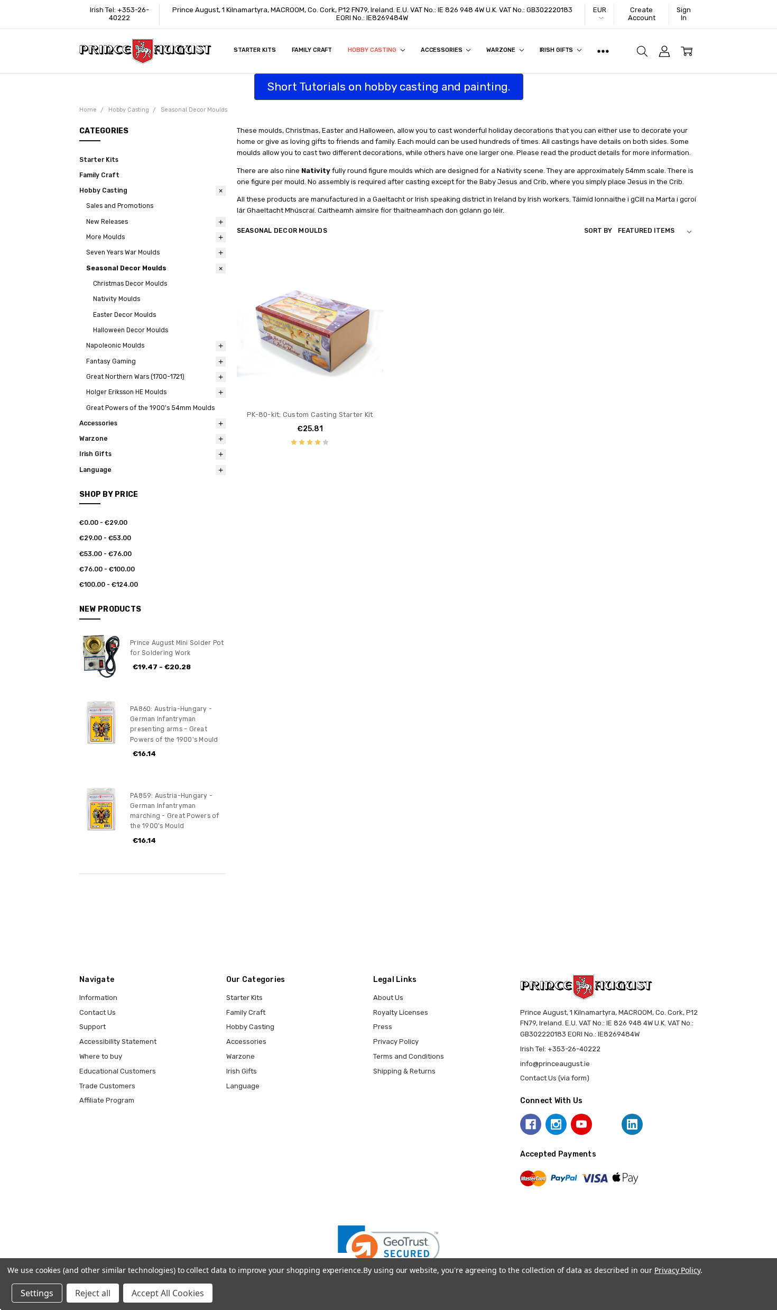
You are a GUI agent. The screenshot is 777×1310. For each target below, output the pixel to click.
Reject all (92, 1293)
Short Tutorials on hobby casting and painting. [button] (388, 86)
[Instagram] (556, 1124)
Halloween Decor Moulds (130, 330)
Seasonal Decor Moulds (126, 268)
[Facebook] (530, 1124)
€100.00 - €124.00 (108, 584)
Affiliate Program (106, 1100)
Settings (37, 1293)
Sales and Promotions (119, 206)
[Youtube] (581, 1124)
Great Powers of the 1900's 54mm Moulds (150, 408)
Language (95, 470)
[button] (389, 1251)
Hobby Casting (372, 50)
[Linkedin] (632, 1124)
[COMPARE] (365, 289)
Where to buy (100, 1056)
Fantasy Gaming (111, 361)
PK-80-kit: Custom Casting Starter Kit (310, 415)
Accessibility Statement (117, 1041)
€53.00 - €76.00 (105, 554)
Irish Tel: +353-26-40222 (119, 14)
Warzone (501, 50)
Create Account (641, 14)
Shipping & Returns (404, 1071)
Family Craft (312, 50)
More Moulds (105, 237)
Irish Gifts (557, 50)
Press (382, 1027)
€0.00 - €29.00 (103, 522)
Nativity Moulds (116, 299)
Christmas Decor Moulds (130, 283)
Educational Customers (117, 1071)
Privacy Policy (396, 1041)
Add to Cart (310, 360)
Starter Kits (255, 50)
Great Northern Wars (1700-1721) (135, 376)
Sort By (598, 230)
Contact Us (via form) (554, 1078)
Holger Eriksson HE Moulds (126, 392)
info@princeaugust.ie (555, 1064)
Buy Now (309, 381)
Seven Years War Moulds (123, 252)
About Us (388, 998)
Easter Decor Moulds (124, 315)
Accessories (442, 50)
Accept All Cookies (168, 1293)
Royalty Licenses (400, 1012)
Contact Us (97, 1012)
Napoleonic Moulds (115, 345)
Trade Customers (107, 1086)
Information (98, 998)
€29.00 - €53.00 (105, 538)
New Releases (107, 221)
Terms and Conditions (408, 1056)
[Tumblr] (606, 1124)
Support (92, 1027)
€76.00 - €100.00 (107, 569)
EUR (599, 10)
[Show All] (603, 51)
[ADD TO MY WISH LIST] (365, 305)
